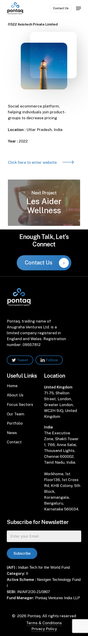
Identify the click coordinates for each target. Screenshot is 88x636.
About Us (15, 395)
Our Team (15, 414)
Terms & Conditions (44, 623)
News (12, 432)
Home (12, 385)
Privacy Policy (44, 629)
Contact (14, 442)
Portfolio (15, 423)
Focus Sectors (20, 404)
